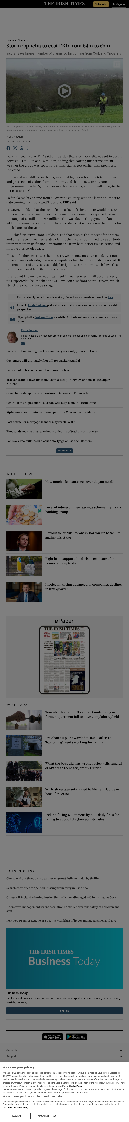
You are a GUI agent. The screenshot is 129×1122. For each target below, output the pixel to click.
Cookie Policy (75, 1086)
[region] (64, 1092)
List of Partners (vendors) (15, 1107)
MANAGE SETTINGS (47, 1116)
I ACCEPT (16, 1116)
